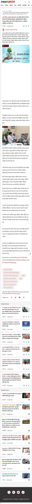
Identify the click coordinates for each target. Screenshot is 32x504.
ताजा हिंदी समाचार (15, 292)
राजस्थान (9, 11)
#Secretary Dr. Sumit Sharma (9, 279)
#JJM (20, 279)
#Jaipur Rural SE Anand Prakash (10, 282)
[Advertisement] (16, 80)
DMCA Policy (12, 496)
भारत (15, 5)
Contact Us (18, 496)
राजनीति (19, 5)
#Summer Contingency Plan (9, 285)
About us (5, 496)
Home (2, 5)
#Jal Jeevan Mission (7, 270)
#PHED (23, 276)
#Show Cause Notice (8, 288)
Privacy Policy (26, 496)
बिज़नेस (11, 5)
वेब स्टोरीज (24, 5)
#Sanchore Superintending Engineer (11, 273)
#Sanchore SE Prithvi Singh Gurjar (10, 276)
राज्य (6, 11)
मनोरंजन (6, 5)
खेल (29, 5)
